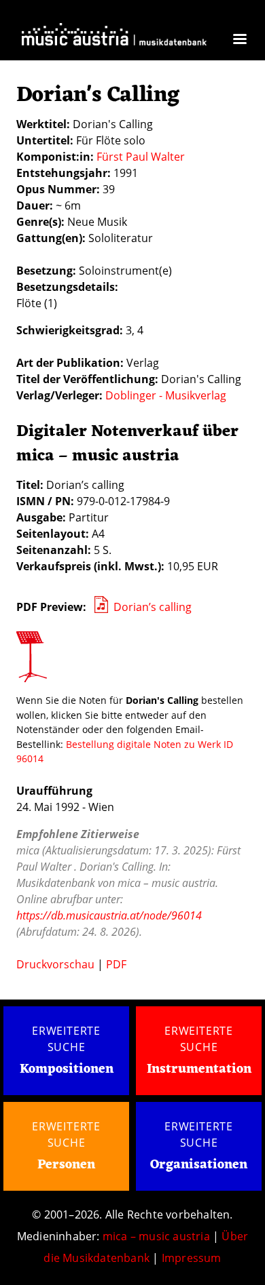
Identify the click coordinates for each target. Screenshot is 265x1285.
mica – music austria (156, 1236)
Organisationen (198, 1165)
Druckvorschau (55, 964)
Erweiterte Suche (66, 1038)
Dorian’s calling (152, 606)
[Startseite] (114, 37)
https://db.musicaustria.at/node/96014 (109, 915)
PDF (116, 964)
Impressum (192, 1257)
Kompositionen (66, 1070)
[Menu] (239, 40)
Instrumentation (199, 1069)
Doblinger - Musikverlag (165, 395)
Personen (66, 1165)
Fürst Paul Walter (140, 156)
